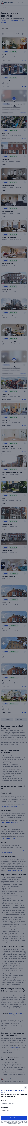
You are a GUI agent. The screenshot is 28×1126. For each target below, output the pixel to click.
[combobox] (13, 1103)
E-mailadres (4, 1107)
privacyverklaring (11, 1123)
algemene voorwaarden (21, 1122)
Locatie (3, 1100)
